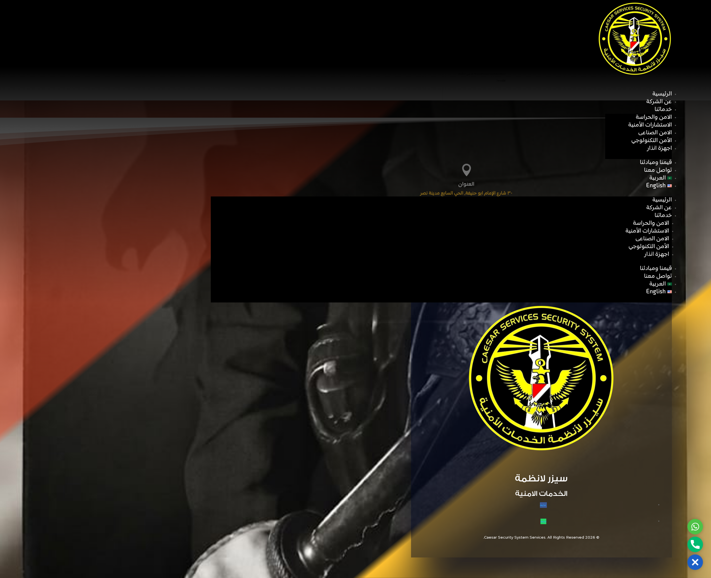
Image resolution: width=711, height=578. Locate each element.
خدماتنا (663, 109)
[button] (695, 562)
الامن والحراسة (654, 117)
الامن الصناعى (655, 132)
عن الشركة (659, 101)
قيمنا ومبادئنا (656, 162)
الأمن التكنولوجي (651, 140)
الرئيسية (662, 94)
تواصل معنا (658, 170)
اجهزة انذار (659, 148)
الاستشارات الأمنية (650, 125)
